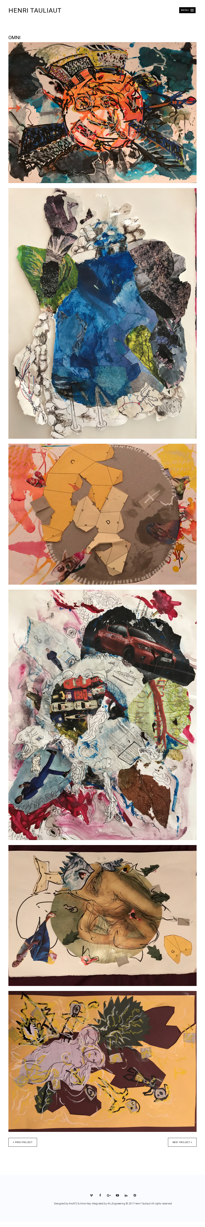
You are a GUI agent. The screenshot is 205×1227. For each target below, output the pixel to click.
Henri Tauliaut (34, 10)
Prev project (24, 1142)
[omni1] (102, 313)
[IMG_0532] (102, 915)
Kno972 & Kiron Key (79, 1203)
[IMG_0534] (102, 1061)
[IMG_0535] (102, 112)
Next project (181, 1142)
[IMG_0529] (102, 514)
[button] (187, 10)
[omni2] (102, 715)
